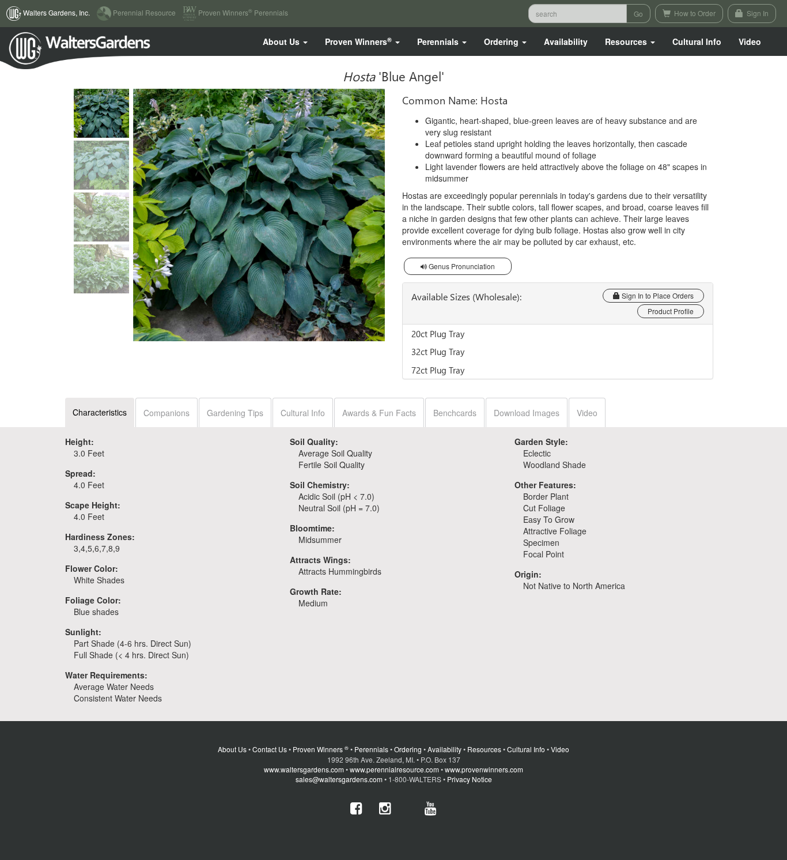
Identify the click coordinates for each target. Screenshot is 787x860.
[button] (285, 41)
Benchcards (454, 412)
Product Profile (671, 311)
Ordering (408, 749)
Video (587, 412)
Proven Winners (321, 749)
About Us (232, 749)
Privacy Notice (469, 779)
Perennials (371, 749)
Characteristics (100, 412)
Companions (166, 412)
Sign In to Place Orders (657, 295)
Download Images (526, 412)
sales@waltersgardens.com (339, 779)
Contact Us (269, 749)
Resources (484, 749)
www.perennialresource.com (394, 769)
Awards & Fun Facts (379, 412)
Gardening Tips (235, 412)
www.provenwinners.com (484, 769)
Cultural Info (696, 41)
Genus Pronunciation (461, 266)
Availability (566, 41)
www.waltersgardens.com (304, 769)
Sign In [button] (757, 13)
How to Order (694, 13)
